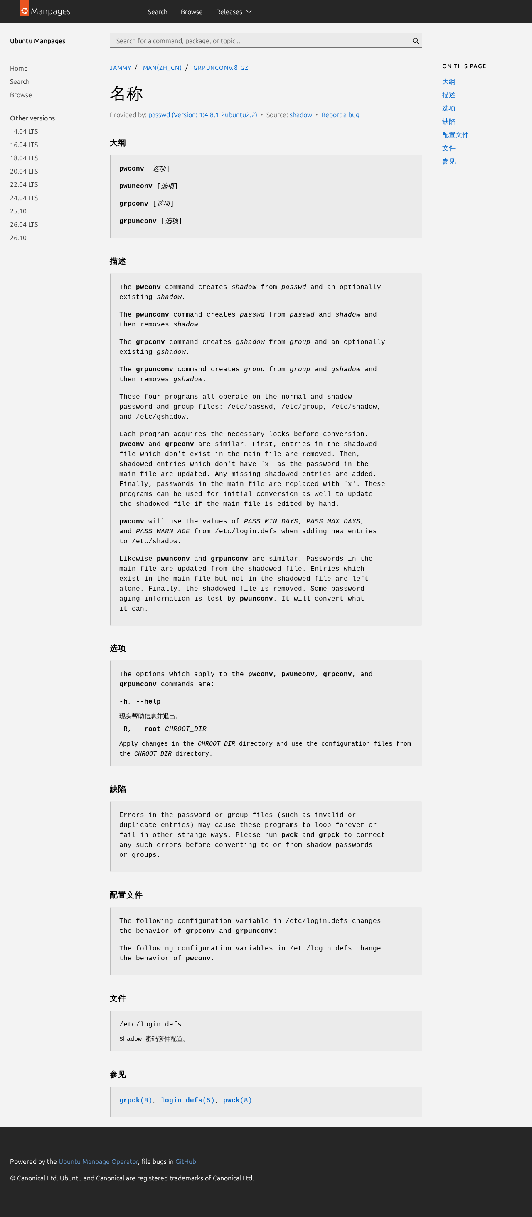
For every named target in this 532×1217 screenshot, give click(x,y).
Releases (229, 11)
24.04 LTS (24, 197)
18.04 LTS (24, 158)
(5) (188, 1100)
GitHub (185, 1161)
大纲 (449, 81)
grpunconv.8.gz (220, 67)
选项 (449, 108)
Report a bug (340, 114)
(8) (136, 1100)
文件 (449, 148)
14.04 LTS (24, 131)
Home (19, 68)
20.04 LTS (24, 171)
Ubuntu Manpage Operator (98, 1161)
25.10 (18, 211)
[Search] (415, 40)
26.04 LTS (24, 224)
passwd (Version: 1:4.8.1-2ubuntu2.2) (202, 114)
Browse (192, 11)
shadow (301, 114)
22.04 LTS (24, 184)
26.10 (18, 237)
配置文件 (455, 134)
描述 (449, 94)
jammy (120, 67)
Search (157, 11)
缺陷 (449, 121)
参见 (449, 161)
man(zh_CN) (162, 67)
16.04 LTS (24, 144)
